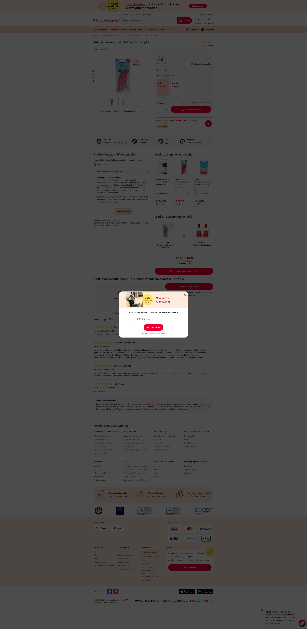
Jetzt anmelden (153, 327)
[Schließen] (185, 295)
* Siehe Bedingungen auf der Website (153, 333)
